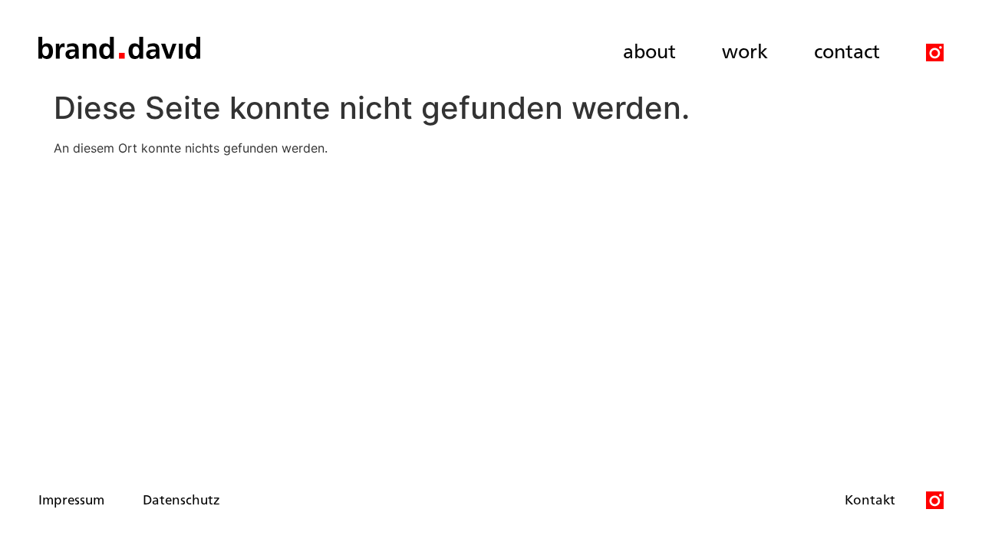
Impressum (71, 499)
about (649, 50)
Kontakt (870, 499)
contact (847, 50)
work (745, 50)
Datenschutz (181, 499)
